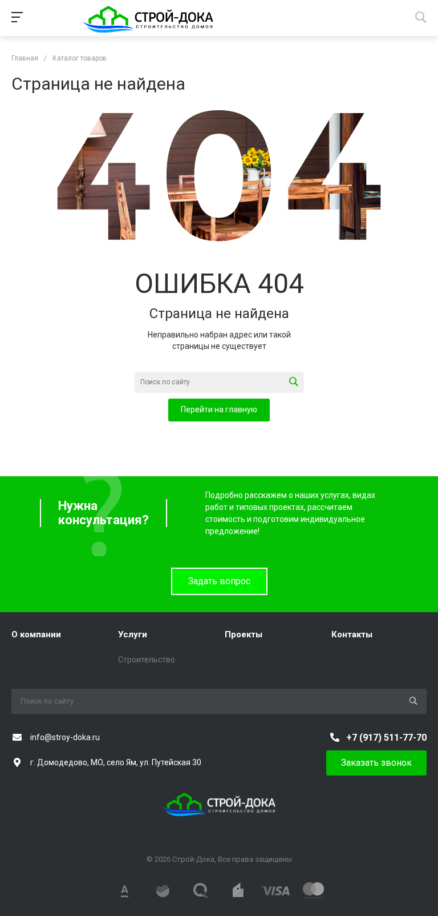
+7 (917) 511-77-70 (386, 737)
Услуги (132, 634)
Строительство (146, 659)
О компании (36, 634)
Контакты (351, 634)
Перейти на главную (219, 409)
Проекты (243, 634)
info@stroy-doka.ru (65, 737)
